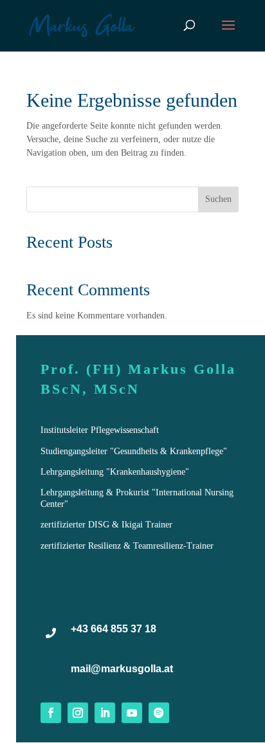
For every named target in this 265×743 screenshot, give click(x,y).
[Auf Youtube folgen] (132, 712)
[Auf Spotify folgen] (159, 712)
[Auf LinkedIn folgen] (105, 712)
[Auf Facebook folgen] (51, 712)
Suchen (218, 199)
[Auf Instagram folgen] (78, 712)
